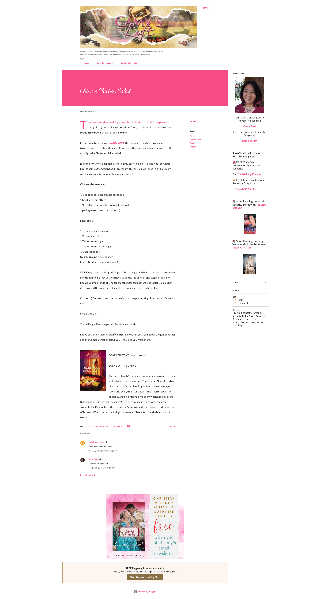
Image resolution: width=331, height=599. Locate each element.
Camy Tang (93, 459)
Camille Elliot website (130, 63)
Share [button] (193, 121)
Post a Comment (87, 475)
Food (192, 143)
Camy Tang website (105, 63)
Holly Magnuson (95, 442)
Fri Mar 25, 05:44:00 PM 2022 (101, 468)
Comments (242, 302)
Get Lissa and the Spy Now (145, 577)
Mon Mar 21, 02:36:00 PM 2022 (102, 451)
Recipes (193, 147)
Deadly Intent (195, 139)
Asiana (192, 136)
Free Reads (84, 63)
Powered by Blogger (146, 591)
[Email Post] (128, 426)
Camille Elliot (249, 140)
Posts (239, 299)
